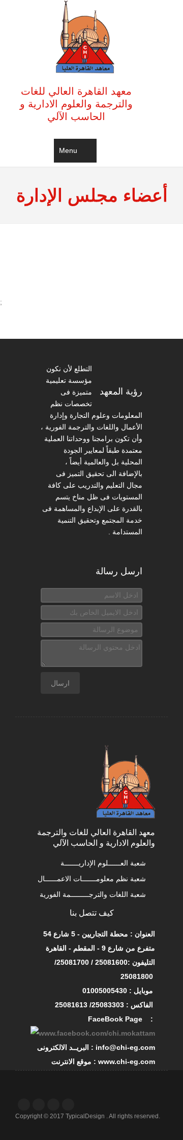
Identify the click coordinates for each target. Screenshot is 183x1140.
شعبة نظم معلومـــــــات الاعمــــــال (93, 879)
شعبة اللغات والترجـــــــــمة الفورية (94, 894)
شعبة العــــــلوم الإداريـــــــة (104, 863)
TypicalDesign (85, 1116)
